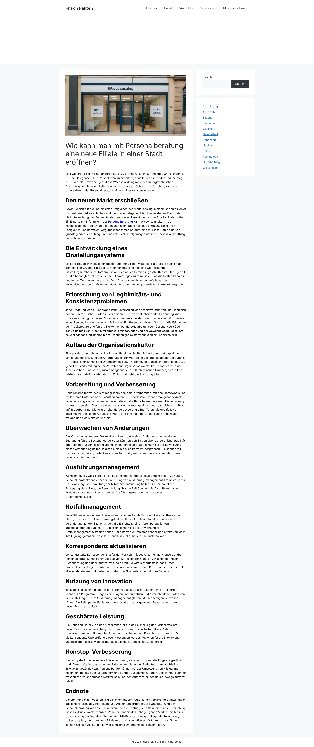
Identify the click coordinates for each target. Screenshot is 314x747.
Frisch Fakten (79, 8)
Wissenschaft (211, 167)
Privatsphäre (186, 8)
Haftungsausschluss (233, 8)
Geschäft (209, 128)
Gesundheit (210, 134)
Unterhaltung (211, 162)
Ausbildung (210, 106)
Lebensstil (209, 140)
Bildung (208, 117)
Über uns (151, 8)
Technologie (211, 156)
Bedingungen (207, 8)
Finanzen (209, 123)
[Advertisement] (157, 41)
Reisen (207, 151)
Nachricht (209, 145)
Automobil (209, 112)
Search (207, 77)
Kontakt (167, 8)
